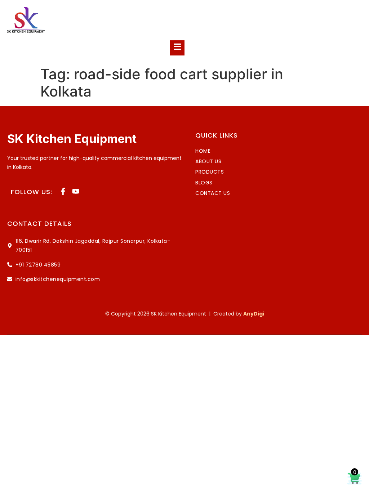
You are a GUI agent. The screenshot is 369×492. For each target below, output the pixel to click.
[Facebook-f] (63, 191)
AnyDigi (253, 313)
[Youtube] (75, 191)
